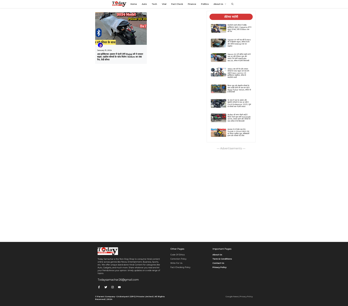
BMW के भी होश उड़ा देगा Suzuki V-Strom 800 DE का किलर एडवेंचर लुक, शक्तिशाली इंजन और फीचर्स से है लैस (238, 132)
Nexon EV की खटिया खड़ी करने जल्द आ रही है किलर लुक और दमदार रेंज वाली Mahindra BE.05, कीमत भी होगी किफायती (239, 57)
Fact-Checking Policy (180, 267)
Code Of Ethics (177, 254)
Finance (192, 4)
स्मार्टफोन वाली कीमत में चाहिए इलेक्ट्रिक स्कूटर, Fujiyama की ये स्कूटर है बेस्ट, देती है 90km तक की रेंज (239, 28)
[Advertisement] (231, 195)
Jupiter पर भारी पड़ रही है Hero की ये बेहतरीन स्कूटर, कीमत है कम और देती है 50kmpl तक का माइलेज (239, 43)
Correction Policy (178, 259)
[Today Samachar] (119, 4)
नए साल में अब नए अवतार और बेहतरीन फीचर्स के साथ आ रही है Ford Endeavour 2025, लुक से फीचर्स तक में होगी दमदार (239, 103)
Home (133, 4)
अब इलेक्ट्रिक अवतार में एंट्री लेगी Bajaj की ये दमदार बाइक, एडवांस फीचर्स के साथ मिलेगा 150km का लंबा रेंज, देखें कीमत (120, 57)
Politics (205, 4)
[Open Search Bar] (232, 4)
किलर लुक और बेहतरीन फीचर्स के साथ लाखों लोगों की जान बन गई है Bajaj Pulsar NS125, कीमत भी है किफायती (239, 88)
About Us (218, 4)
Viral (164, 4)
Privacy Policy (246, 296)
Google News (232, 296)
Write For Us (176, 263)
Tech (154, 4)
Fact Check (177, 4)
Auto (144, 4)
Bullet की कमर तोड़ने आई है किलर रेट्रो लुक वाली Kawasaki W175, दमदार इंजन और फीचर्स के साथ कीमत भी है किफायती (239, 117)
